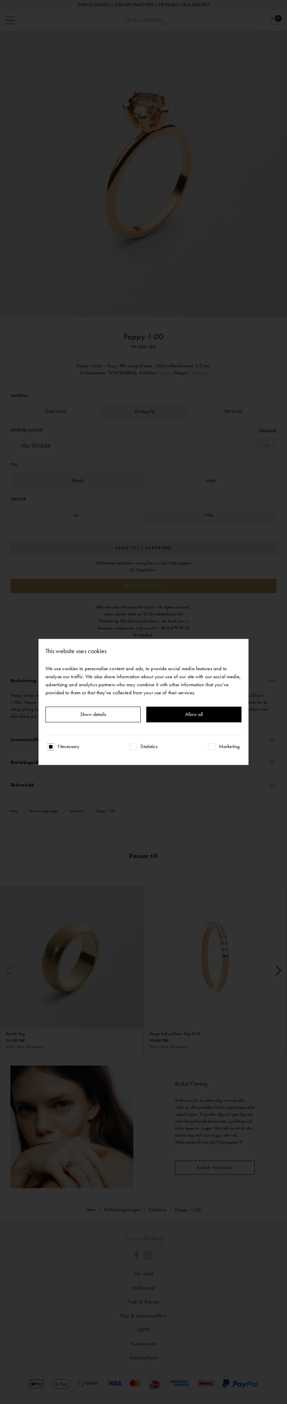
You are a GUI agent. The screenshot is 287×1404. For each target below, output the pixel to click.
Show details (93, 714)
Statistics (149, 746)
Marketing (229, 746)
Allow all (194, 714)
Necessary (68, 746)
